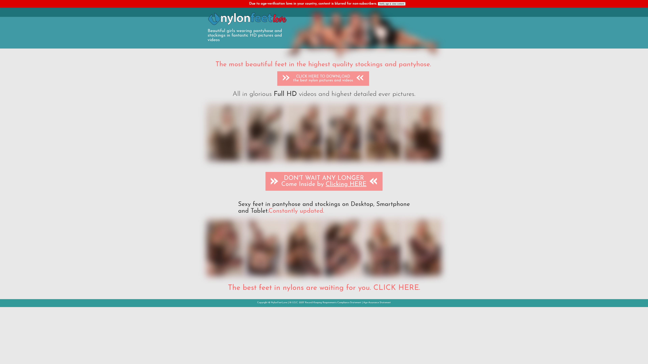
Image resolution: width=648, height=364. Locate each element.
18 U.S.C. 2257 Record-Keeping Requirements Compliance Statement (325, 302)
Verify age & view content (391, 4)
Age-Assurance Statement (377, 302)
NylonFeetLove (279, 302)
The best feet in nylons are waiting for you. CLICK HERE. (324, 288)
